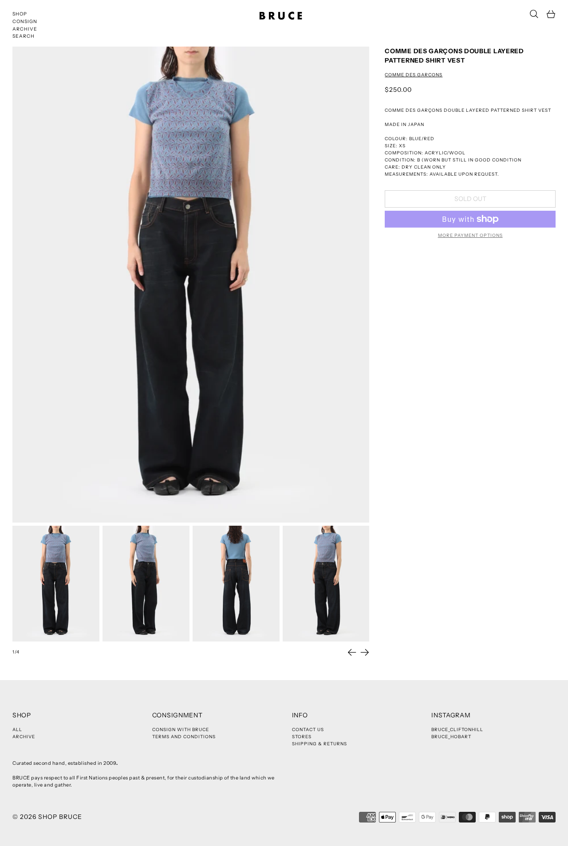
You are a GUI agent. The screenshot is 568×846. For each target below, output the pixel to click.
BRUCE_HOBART (451, 737)
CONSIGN (24, 21)
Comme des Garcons (413, 75)
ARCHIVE (24, 29)
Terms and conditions (184, 737)
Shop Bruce (60, 817)
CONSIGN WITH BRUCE (180, 729)
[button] (534, 14)
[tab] (55, 583)
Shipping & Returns (319, 744)
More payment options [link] (470, 235)
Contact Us (308, 729)
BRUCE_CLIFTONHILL (457, 729)
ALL (17, 729)
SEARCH (23, 36)
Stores (302, 737)
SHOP (19, 14)
